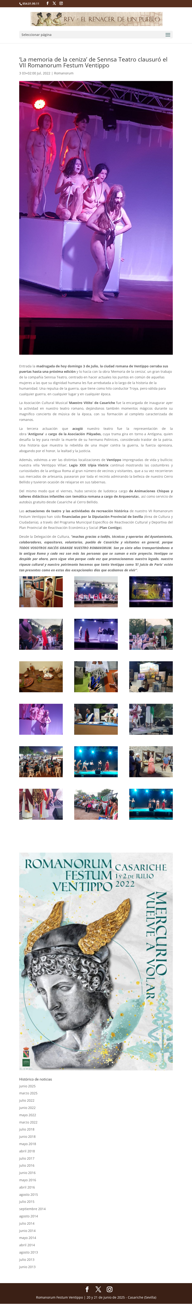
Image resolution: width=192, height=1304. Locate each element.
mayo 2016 (27, 1180)
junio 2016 (27, 1172)
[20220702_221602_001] (41, 591)
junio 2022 (27, 1107)
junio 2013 (27, 1267)
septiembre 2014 (32, 1209)
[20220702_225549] (96, 761)
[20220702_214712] (151, 634)
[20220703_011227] (151, 591)
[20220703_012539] (96, 634)
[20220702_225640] (151, 804)
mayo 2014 (27, 1237)
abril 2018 (27, 1151)
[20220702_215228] (41, 634)
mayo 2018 (27, 1144)
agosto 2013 (28, 1252)
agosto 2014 (28, 1216)
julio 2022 (26, 1100)
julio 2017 (26, 1158)
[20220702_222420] (151, 676)
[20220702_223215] (41, 761)
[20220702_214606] (41, 804)
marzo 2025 (28, 1093)
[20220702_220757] (151, 761)
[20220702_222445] (96, 719)
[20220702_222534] (96, 676)
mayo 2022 (27, 1115)
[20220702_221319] (41, 676)
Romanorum (64, 73)
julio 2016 (26, 1165)
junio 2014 (27, 1230)
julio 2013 (26, 1259)
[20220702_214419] (151, 719)
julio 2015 (26, 1201)
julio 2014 (26, 1223)
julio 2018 (26, 1129)
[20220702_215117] (96, 591)
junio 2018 (27, 1136)
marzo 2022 (28, 1122)
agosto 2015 (28, 1194)
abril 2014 (27, 1245)
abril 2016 (27, 1187)
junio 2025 (27, 1086)
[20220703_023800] (41, 719)
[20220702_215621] (96, 804)
